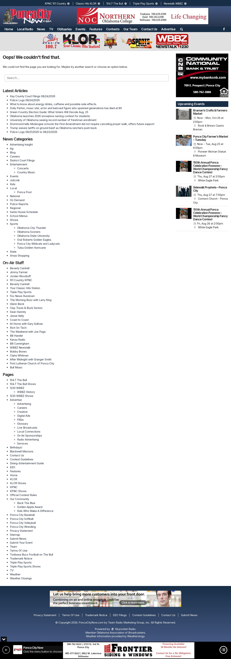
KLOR (13, 479)
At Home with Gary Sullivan (26, 323)
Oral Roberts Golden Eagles (34, 239)
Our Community (19, 499)
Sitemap (15, 534)
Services (22, 443)
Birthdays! (16, 447)
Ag (11, 148)
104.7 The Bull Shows (23, 384)
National (15, 196)
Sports (14, 224)
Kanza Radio (17, 339)
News (41, 29)
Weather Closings (21, 578)
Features (96, 29)
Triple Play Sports (144, 3)
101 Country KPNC (21, 280)
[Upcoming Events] (183, 120)
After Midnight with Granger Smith (30, 359)
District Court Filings (22, 160)
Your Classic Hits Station (25, 288)
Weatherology (135, 636)
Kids (12, 184)
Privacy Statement (21, 530)
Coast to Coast (19, 319)
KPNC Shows (18, 491)
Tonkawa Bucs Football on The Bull (31, 554)
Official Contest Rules (23, 495)
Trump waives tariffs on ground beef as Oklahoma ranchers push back (53, 128)
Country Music (26, 172)
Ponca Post (24, 192)
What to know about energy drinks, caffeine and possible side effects (53, 104)
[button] (181, 29)
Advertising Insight (21, 144)
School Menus (19, 216)
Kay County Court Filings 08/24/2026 (32, 96)
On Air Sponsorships (29, 435)
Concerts (23, 168)
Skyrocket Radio (125, 629)
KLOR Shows (18, 483)
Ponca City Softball (21, 519)
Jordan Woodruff (20, 276)
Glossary (22, 423)
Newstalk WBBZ (174, 3)
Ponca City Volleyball (23, 522)
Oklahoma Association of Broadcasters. (121, 632)
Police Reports (19, 204)
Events (80, 29)
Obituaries (64, 29)
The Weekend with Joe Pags (28, 331)
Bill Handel (16, 335)
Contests (112, 29)
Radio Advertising (28, 439)
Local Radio (25, 29)
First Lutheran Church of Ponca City (32, 363)
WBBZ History (26, 392)
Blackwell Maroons (21, 451)
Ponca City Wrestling (23, 526)
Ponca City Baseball (22, 515)
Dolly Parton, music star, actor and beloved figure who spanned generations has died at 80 (66, 108)
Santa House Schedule (24, 212)
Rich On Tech (18, 327)
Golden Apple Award (29, 507)
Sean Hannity (18, 312)
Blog (13, 152)
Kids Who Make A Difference (35, 511)
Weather (15, 574)
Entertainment (18, 164)
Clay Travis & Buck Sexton (26, 308)
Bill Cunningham (19, 343)
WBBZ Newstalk (20, 347)
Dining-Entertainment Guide (27, 463)
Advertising (24, 403)
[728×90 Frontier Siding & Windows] (128, 650)
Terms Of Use (18, 550)
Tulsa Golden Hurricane (31, 247)
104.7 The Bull (115, 3)
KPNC (14, 487)
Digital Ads (23, 415)
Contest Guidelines (21, 459)
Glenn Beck (17, 304)
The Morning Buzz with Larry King (30, 300)
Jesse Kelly (17, 316)
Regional (15, 208)
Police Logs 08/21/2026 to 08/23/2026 (33, 132)
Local (13, 188)
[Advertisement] (142, 16)
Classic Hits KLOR (86, 3)
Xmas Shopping (19, 255)
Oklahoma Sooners (28, 231)
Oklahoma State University (33, 235)
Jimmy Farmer (19, 272)
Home (9, 29)
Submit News (18, 538)
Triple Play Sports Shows (25, 566)
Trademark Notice (21, 558)
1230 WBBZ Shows (21, 396)
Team (13, 546)
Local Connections (28, 431)
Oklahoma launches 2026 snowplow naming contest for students (50, 116)
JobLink (15, 180)
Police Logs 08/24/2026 (25, 100)
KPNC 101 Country (56, 3)
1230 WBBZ (17, 388)
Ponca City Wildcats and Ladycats (38, 243)
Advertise (168, 29)
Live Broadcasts (27, 427)
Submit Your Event (21, 542)
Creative (22, 411)
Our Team (130, 29)
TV (51, 29)
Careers (15, 156)
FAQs (20, 419)
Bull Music (16, 367)
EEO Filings (120, 615)
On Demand (17, 200)
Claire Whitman (19, 355)
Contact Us (149, 29)
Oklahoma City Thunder (31, 228)
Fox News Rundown (22, 296)
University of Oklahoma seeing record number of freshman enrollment (53, 120)
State (13, 251)
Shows (14, 220)
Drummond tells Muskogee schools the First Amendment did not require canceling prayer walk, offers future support (82, 124)
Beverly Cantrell (19, 268)
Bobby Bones (18, 351)
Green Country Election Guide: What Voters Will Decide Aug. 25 (49, 112)
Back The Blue (26, 503)
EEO (12, 467)
